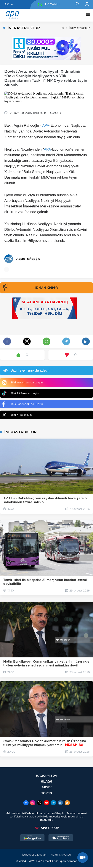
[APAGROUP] (46, 828)
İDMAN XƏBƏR (46, 287)
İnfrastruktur (79, 28)
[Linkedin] (60, 803)
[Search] (77, 4)
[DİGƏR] (87, 15)
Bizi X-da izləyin (21, 414)
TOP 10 (46, 793)
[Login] (87, 4)
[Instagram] (32, 803)
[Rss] (67, 803)
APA (45, 125)
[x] (39, 803)
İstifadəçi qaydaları (34, 854)
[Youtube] (46, 803)
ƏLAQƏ (46, 781)
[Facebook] (26, 803)
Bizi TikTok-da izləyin (24, 393)
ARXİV (47, 787)
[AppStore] (60, 838)
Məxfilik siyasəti (61, 854)
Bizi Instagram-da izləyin (27, 382)
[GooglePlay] (32, 838)
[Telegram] (53, 803)
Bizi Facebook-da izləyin (27, 404)
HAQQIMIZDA (46, 775)
